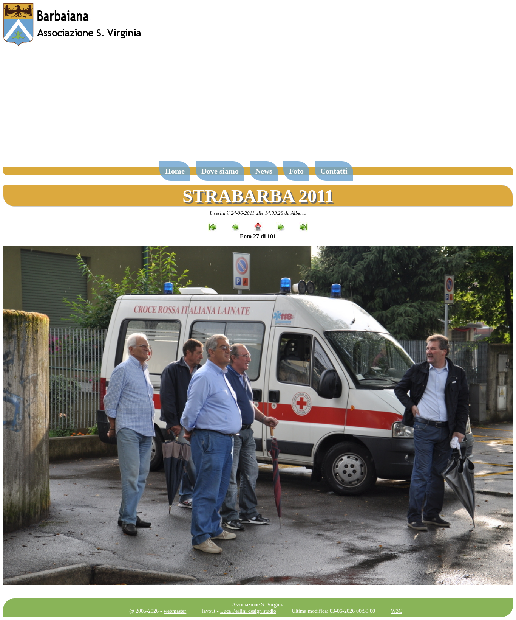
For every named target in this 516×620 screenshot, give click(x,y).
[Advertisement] (258, 107)
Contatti (334, 171)
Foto (296, 171)
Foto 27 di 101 (258, 236)
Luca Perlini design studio (248, 611)
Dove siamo (220, 171)
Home (175, 171)
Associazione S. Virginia (258, 604)
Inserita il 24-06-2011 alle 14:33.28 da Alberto (258, 213)
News (263, 171)
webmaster (175, 611)
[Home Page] (73, 44)
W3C (396, 611)
